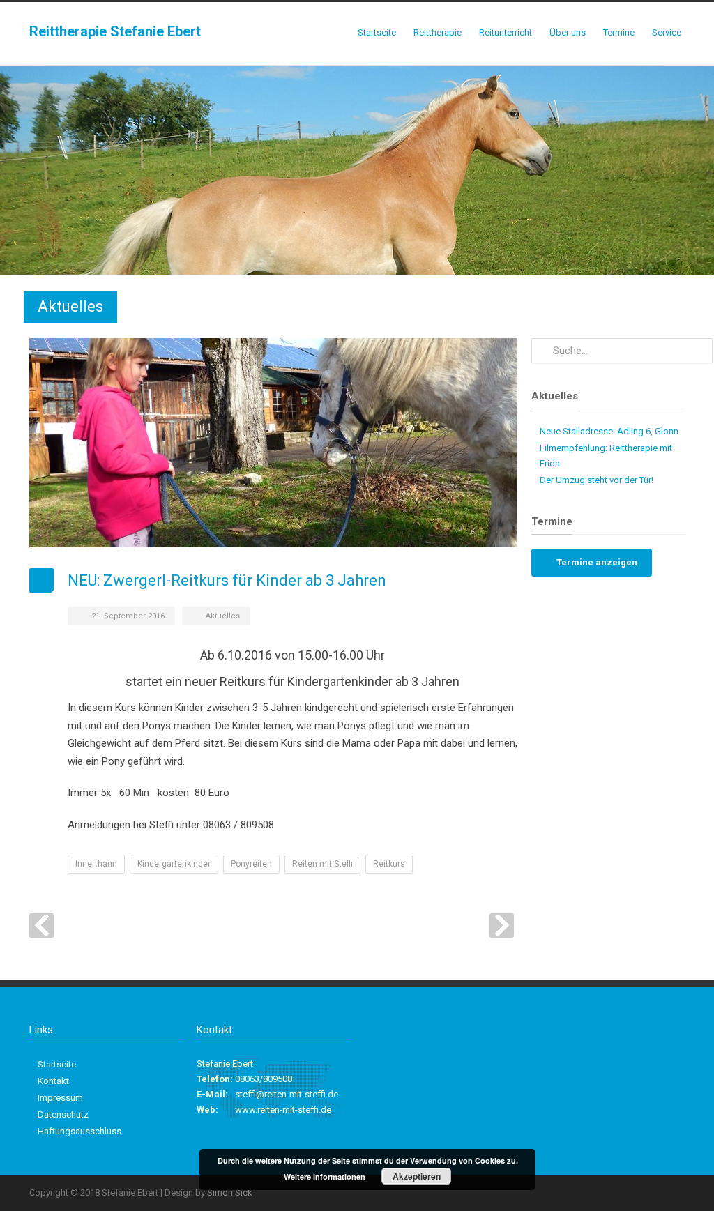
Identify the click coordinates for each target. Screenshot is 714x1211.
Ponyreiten (251, 864)
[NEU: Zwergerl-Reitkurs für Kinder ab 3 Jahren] (273, 442)
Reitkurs (389, 864)
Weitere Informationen (324, 1176)
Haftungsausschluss (79, 1131)
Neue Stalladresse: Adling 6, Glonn (609, 431)
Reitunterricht (505, 32)
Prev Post (41, 925)
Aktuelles (223, 615)
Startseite (377, 32)
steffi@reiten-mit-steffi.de (286, 1094)
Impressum (60, 1097)
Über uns (567, 32)
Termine (619, 32)
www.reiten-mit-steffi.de (283, 1109)
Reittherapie (437, 32)
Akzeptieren (417, 1176)
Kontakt (53, 1081)
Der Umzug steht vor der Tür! (596, 480)
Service (666, 32)
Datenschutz (63, 1114)
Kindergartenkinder (174, 864)
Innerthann (96, 864)
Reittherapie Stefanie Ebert (115, 31)
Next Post (501, 925)
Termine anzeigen (595, 562)
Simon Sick (229, 1192)
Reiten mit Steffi (322, 864)
